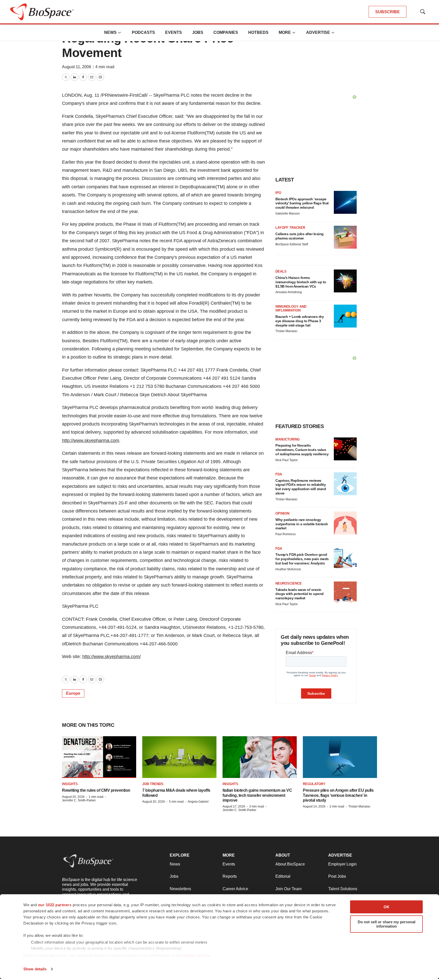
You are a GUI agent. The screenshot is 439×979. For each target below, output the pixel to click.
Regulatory (314, 784)
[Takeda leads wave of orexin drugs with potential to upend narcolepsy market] (345, 592)
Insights (70, 784)
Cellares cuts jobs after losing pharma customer (299, 236)
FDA (278, 474)
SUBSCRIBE (387, 12)
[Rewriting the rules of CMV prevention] (99, 757)
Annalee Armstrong (288, 292)
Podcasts (143, 32)
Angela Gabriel (198, 801)
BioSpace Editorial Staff (291, 244)
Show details (34, 969)
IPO (278, 193)
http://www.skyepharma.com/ (111, 656)
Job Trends (152, 784)
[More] (120, 33)
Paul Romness (285, 534)
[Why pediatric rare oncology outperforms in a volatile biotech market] (345, 523)
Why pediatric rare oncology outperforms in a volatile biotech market (301, 524)
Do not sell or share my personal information (386, 924)
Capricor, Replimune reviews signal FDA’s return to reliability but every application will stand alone (300, 486)
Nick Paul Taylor (286, 460)
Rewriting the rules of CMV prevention (96, 790)
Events (173, 32)
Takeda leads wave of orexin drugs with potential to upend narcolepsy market (299, 594)
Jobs (197, 32)
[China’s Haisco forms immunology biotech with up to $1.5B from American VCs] (345, 280)
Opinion (282, 513)
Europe (73, 693)
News (110, 32)
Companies (225, 32)
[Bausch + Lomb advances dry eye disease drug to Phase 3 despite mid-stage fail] (345, 316)
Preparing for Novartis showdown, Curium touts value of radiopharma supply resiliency (301, 449)
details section (197, 955)
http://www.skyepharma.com (90, 440)
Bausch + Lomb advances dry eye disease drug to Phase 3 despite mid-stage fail (299, 321)
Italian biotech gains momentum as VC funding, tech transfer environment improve (257, 795)
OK (386, 907)
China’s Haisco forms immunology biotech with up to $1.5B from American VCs (300, 282)
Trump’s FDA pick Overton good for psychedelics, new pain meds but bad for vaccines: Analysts (302, 558)
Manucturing (287, 439)
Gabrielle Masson (287, 213)
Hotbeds (258, 32)
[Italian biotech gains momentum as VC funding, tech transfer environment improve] (260, 757)
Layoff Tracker (290, 228)
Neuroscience (288, 583)
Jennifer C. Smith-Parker (79, 800)
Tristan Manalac (286, 331)
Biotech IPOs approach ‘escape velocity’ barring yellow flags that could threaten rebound (302, 203)
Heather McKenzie (288, 569)
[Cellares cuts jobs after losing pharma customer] (345, 237)
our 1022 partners (55, 905)
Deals (281, 271)
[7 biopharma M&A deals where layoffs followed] (179, 757)
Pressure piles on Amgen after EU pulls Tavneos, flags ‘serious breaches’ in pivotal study (338, 795)
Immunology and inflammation (290, 309)
